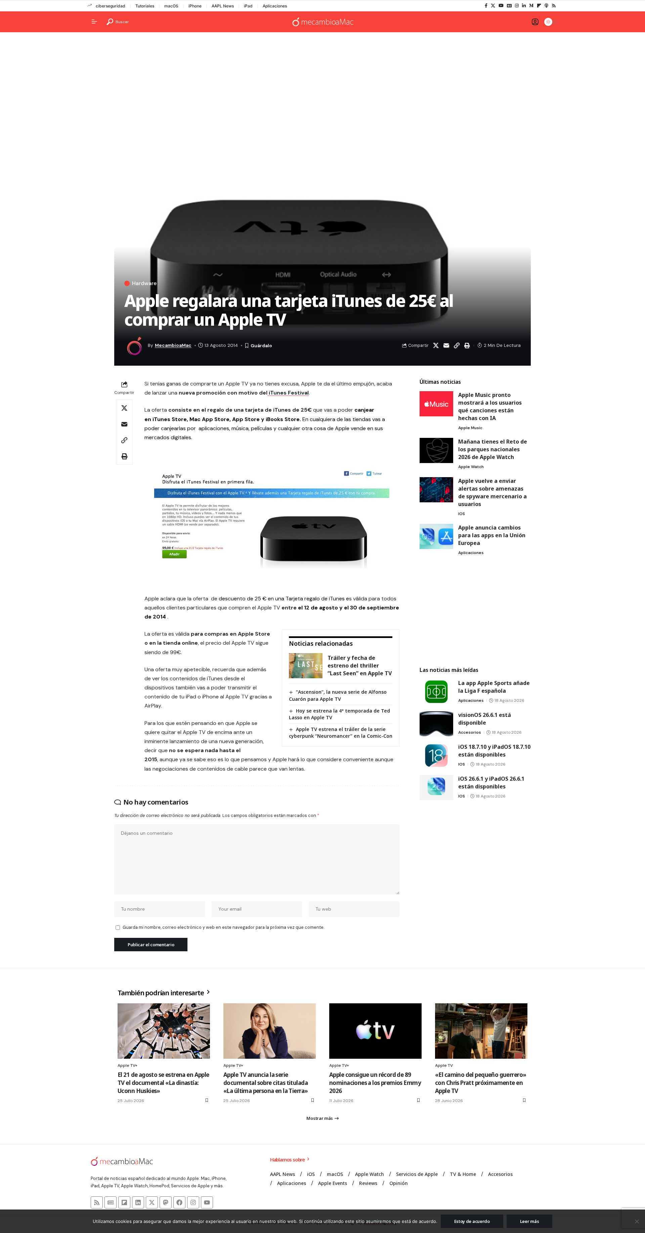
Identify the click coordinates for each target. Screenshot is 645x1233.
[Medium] (531, 5)
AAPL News (223, 5)
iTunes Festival (288, 392)
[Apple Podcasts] (546, 5)
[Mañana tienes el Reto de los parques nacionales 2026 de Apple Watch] (436, 450)
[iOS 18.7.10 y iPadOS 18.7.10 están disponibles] (436, 755)
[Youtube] (207, 1202)
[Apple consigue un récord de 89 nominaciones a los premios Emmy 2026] (375, 1031)
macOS (171, 5)
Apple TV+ (127, 1065)
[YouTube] (501, 5)
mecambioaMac (173, 345)
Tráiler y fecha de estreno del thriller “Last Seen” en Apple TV (360, 665)
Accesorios (469, 732)
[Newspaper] (110, 1202)
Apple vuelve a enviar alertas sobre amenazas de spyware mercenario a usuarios (492, 492)
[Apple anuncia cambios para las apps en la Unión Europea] (436, 536)
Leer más (529, 1221)
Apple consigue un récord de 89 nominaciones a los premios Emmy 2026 (375, 1083)
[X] (493, 5)
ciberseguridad (110, 5)
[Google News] (509, 5)
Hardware (144, 283)
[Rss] (554, 5)
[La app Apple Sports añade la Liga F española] (436, 691)
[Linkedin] (138, 1202)
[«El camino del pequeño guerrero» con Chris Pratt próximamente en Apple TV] (481, 1031)
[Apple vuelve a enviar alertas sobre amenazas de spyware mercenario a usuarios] (436, 489)
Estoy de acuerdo (472, 1221)
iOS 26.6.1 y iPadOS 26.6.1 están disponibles (491, 782)
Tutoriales (144, 5)
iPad (248, 5)
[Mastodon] (166, 1202)
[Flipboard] (539, 5)
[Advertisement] (322, 89)
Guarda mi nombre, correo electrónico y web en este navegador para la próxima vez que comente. (223, 927)
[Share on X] (435, 345)
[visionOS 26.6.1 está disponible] (436, 723)
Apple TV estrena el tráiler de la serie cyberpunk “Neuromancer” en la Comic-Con (340, 732)
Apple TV (444, 1065)
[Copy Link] (456, 345)
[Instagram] (516, 5)
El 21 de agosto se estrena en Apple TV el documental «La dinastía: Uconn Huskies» (163, 1083)
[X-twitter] (152, 1202)
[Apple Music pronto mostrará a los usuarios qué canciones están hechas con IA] (436, 403)
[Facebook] (486, 5)
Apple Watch (471, 466)
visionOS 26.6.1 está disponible (484, 718)
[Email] (446, 345)
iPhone (195, 5)
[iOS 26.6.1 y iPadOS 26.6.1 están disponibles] (436, 787)
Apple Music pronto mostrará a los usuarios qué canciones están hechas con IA (490, 406)
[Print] (467, 345)
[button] (117, 22)
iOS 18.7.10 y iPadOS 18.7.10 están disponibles (494, 750)
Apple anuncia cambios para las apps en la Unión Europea (491, 535)
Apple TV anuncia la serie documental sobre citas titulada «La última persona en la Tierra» (265, 1083)
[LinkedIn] (523, 5)
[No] (636, 1221)
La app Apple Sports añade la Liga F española (494, 686)
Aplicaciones (275, 5)
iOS (461, 513)
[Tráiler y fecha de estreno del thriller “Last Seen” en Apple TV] (305, 665)
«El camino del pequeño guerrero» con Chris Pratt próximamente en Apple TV (480, 1083)
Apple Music (470, 427)
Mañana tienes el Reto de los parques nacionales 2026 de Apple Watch (492, 449)
